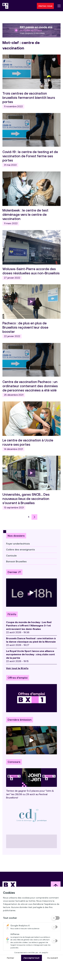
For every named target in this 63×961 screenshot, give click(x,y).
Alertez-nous (45, 5)
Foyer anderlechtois (18, 543)
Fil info (12, 614)
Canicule (11, 555)
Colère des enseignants (20, 549)
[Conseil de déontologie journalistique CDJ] (31, 815)
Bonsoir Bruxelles (16, 561)
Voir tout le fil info (17, 668)
